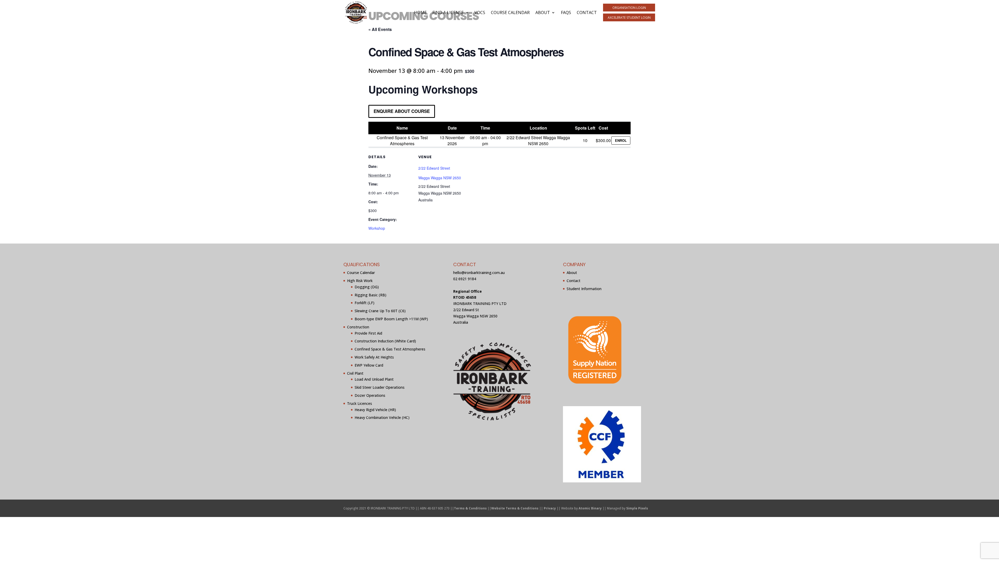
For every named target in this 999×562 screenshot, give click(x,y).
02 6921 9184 (464, 278)
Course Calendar (510, 12)
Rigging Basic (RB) (370, 294)
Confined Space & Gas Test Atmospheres (390, 349)
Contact (587, 12)
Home (420, 12)
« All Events (380, 29)
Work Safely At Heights (374, 357)
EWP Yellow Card (369, 365)
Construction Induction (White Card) (385, 341)
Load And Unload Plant (374, 379)
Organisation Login (629, 7)
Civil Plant (355, 373)
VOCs (480, 12)
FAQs (566, 12)
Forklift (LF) (364, 302)
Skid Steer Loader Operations (380, 387)
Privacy (550, 508)
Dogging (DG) (367, 286)
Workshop (376, 228)
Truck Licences (359, 403)
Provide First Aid (368, 333)
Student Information (584, 288)
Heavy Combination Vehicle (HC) (382, 417)
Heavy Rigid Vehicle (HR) (375, 409)
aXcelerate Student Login (629, 17)
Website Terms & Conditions (515, 508)
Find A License (448, 12)
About (542, 12)
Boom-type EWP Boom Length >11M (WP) (391, 318)
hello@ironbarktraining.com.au (479, 272)
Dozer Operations (370, 395)
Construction (358, 326)
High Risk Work (360, 280)
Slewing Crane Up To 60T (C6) (380, 310)
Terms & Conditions (470, 508)
